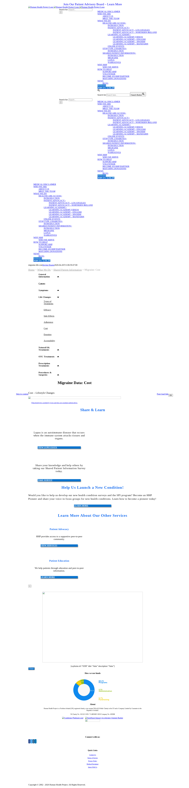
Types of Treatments (48, 302)
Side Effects (49, 316)
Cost (46, 328)
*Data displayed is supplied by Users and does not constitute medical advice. (54, 403)
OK (170, 395)
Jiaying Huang (48, 265)
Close (31, 669)
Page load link (162, 394)
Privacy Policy (92, 761)
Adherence (48, 322)
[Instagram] (33, 741)
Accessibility (49, 341)
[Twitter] (31, 741)
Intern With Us (92, 767)
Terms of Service (92, 758)
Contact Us (92, 755)
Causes (42, 283)
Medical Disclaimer (92, 764)
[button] (98, 91)
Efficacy (47, 310)
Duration (47, 334)
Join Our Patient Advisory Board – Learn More (92, 4)
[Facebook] (29, 741)
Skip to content (22, 394)
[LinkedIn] (35, 741)
